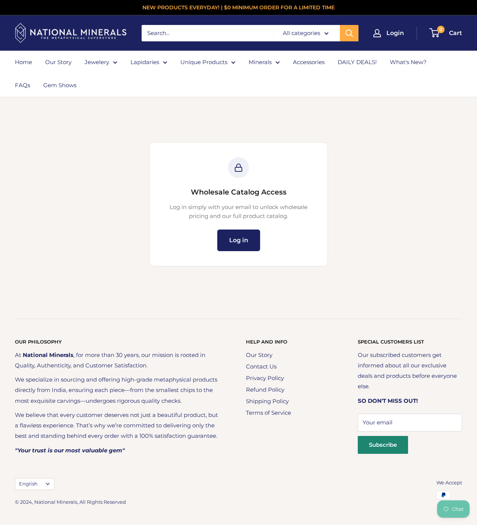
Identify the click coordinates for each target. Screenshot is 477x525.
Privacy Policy (265, 378)
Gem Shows (59, 85)
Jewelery (97, 62)
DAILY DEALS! (357, 62)
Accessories (309, 62)
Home (23, 62)
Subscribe (383, 444)
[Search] (349, 33)
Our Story (58, 62)
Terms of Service (268, 412)
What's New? (408, 62)
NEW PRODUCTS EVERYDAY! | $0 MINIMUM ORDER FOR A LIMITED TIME (238, 7)
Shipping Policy (267, 401)
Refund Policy (265, 389)
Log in (238, 240)
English (28, 484)
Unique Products (203, 62)
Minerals (260, 62)
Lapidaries (144, 62)
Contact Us (261, 366)
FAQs (22, 85)
